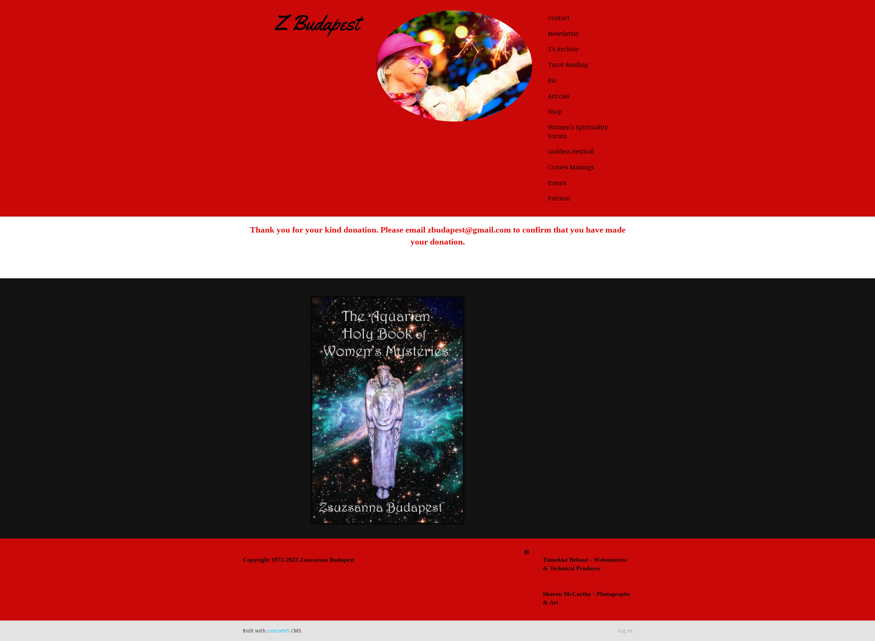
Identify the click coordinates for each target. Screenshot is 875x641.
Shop (555, 111)
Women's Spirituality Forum (578, 131)
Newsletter (563, 33)
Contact (559, 18)
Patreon (559, 198)
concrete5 (278, 630)
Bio (552, 80)
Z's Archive (563, 49)
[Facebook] (526, 552)
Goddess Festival (571, 151)
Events (557, 183)
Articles (558, 96)
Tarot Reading (568, 64)
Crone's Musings (571, 167)
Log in (625, 630)
